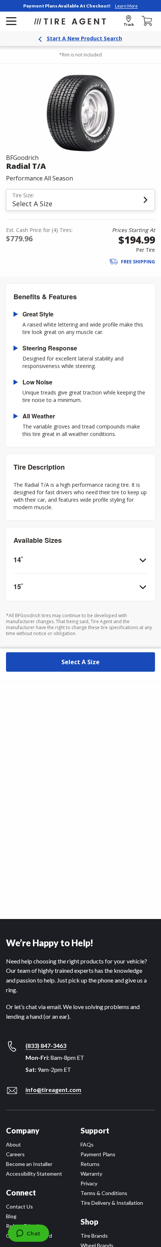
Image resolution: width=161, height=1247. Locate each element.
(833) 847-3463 (45, 1045)
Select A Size (80, 662)
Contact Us (19, 1206)
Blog (11, 1216)
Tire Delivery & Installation (111, 1203)
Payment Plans (97, 1154)
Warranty (91, 1173)
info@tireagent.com (53, 1089)
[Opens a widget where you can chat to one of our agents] (28, 1234)
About (13, 1144)
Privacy (88, 1183)
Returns (90, 1164)
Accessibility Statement (34, 1173)
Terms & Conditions (103, 1193)
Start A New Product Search (84, 38)
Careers (15, 1154)
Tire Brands (94, 1235)
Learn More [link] (126, 5)
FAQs (87, 1144)
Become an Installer (29, 1164)
